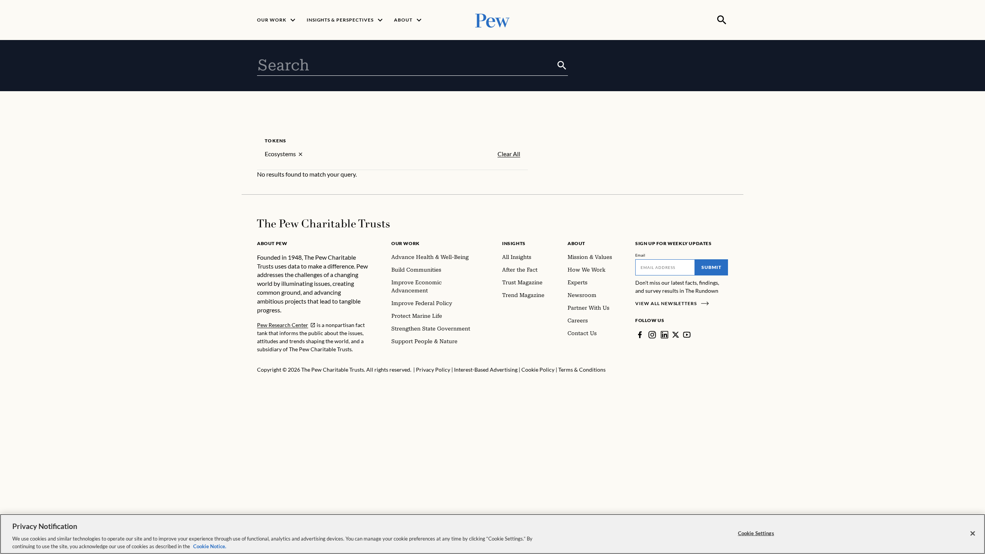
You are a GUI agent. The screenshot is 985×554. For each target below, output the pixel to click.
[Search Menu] (722, 20)
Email (640, 255)
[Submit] (562, 65)
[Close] (972, 533)
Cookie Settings (756, 533)
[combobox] (406, 65)
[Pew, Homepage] (492, 20)
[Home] (323, 223)
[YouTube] (686, 334)
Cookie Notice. (209, 546)
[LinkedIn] (664, 334)
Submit (711, 267)
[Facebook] (639, 334)
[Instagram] (652, 334)
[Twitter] (675, 334)
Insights (514, 243)
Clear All (509, 153)
